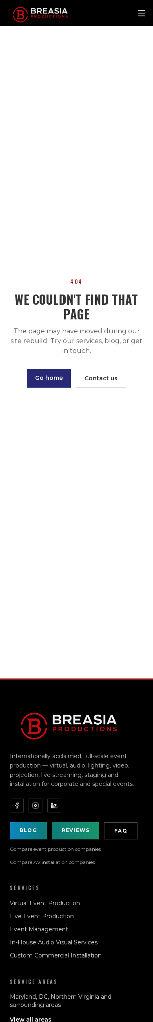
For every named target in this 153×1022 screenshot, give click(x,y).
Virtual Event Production (45, 903)
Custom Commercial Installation (56, 955)
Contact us (101, 378)
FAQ (120, 831)
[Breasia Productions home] (69, 723)
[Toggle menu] (141, 13)
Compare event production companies (55, 849)
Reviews (75, 830)
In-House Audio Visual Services (54, 942)
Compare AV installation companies (52, 862)
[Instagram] (35, 805)
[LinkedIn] (54, 805)
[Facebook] (17, 805)
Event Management (39, 929)
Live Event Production (42, 916)
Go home (49, 378)
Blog (28, 830)
